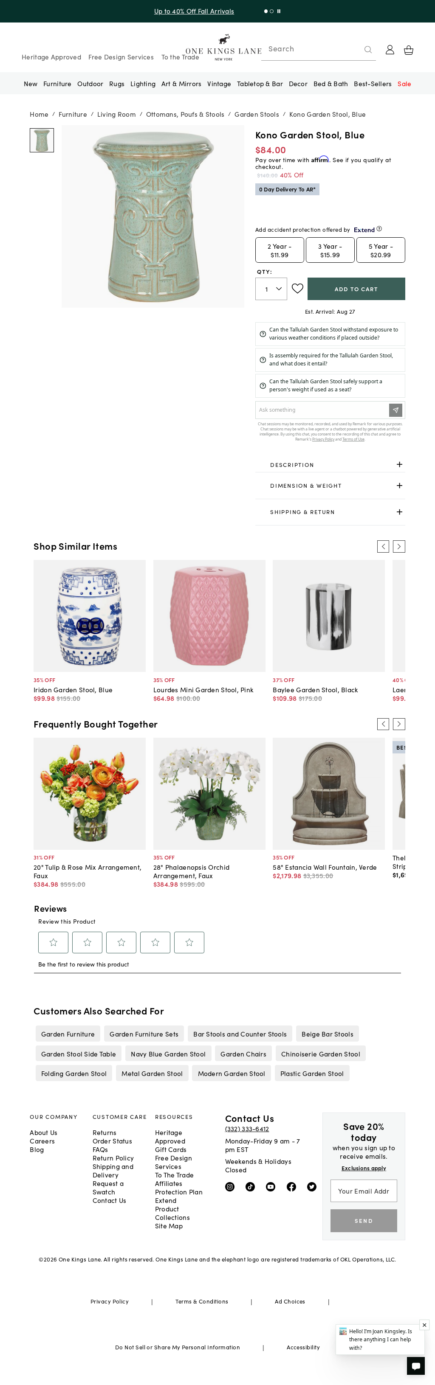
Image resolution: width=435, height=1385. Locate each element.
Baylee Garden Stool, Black (315, 689)
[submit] (368, 49)
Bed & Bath (331, 83)
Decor (298, 83)
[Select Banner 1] (272, 11)
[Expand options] (399, 464)
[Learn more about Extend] (379, 228)
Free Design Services (121, 56)
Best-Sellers (373, 83)
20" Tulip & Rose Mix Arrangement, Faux (87, 871)
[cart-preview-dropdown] (408, 50)
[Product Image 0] (42, 140)
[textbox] (271, 289)
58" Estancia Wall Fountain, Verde (325, 866)
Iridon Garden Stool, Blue (73, 689)
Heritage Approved (51, 56)
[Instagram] (231, 1186)
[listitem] (68, 1033)
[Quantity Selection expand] (279, 288)
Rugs (116, 83)
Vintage (219, 83)
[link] (330, 464)
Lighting (142, 83)
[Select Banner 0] (266, 11)
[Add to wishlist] (297, 288)
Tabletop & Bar (260, 83)
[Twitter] (313, 1186)
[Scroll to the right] (399, 546)
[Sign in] (390, 49)
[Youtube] (272, 1186)
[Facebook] (293, 1186)
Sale (404, 83)
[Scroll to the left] (383, 546)
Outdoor (90, 83)
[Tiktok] (252, 1186)
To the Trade (180, 56)
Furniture (57, 83)
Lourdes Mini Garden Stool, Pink (203, 689)
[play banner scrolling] (279, 11)
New (31, 83)
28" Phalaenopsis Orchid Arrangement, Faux (191, 871)
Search (281, 48)
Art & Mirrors (181, 83)
